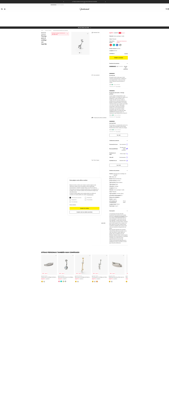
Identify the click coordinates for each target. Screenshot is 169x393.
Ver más (118, 135)
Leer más (103, 223)
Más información (90, 194)
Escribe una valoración (125, 68)
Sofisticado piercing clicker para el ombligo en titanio (117, 277)
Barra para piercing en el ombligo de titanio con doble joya (66, 277)
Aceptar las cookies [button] (84, 208)
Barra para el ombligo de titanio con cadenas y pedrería (83, 277)
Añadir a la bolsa (118, 57)
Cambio (126, 53)
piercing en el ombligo (120, 216)
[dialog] (84, 196)
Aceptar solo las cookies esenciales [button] (84, 212)
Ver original (118, 86)
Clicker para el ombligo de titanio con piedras (49, 277)
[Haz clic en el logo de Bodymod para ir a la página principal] (85, 9)
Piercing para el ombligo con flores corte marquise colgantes (100, 277)
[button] (80, 43)
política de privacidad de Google (88, 190)
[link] (110, 45)
